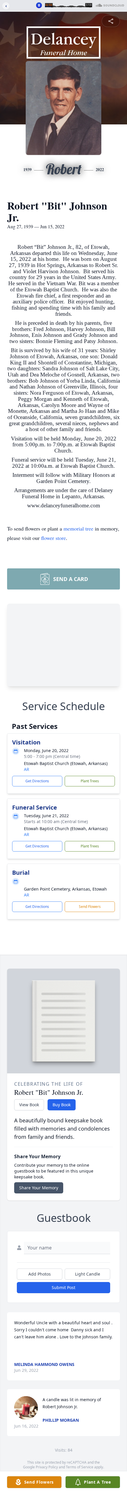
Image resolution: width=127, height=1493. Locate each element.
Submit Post (63, 1287)
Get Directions (37, 780)
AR (26, 769)
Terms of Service (79, 1467)
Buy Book (62, 1104)
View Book (29, 1104)
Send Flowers (90, 906)
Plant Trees (90, 780)
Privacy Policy (47, 1467)
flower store (53, 537)
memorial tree (78, 528)
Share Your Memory (38, 1187)
